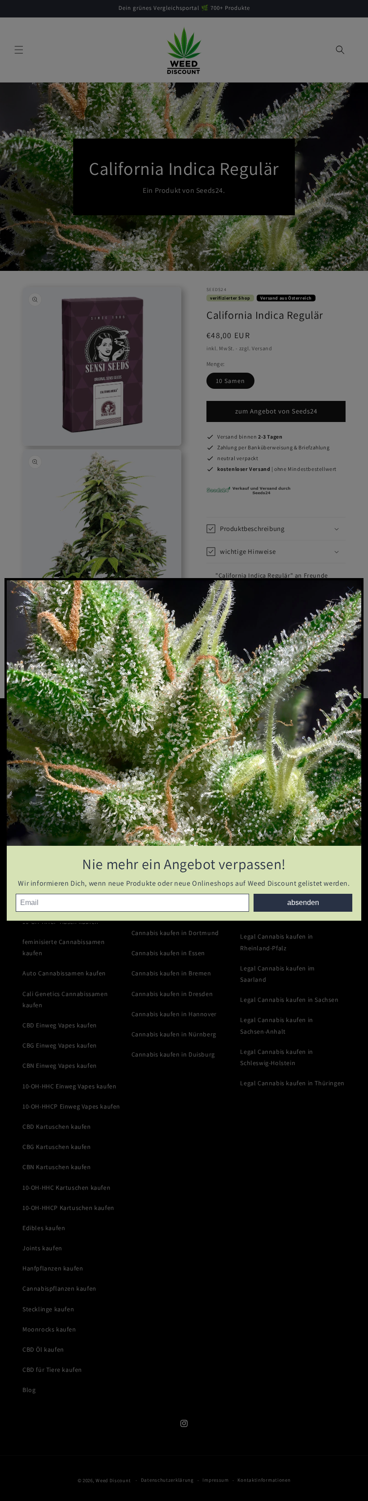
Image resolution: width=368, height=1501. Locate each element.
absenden (303, 902)
